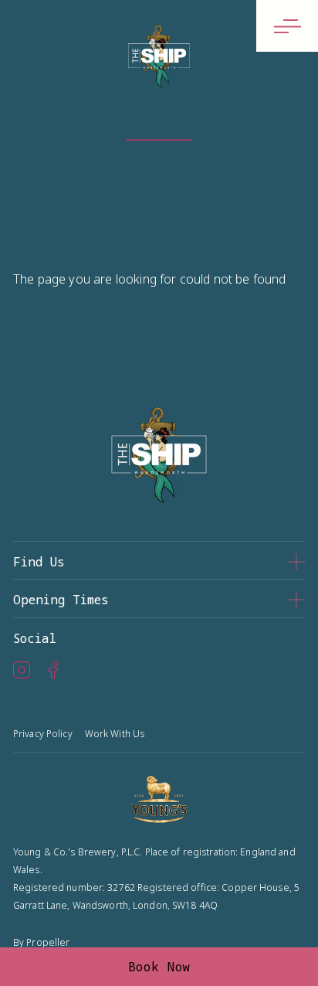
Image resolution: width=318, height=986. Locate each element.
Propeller (47, 942)
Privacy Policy (43, 733)
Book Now (159, 966)
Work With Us (114, 733)
